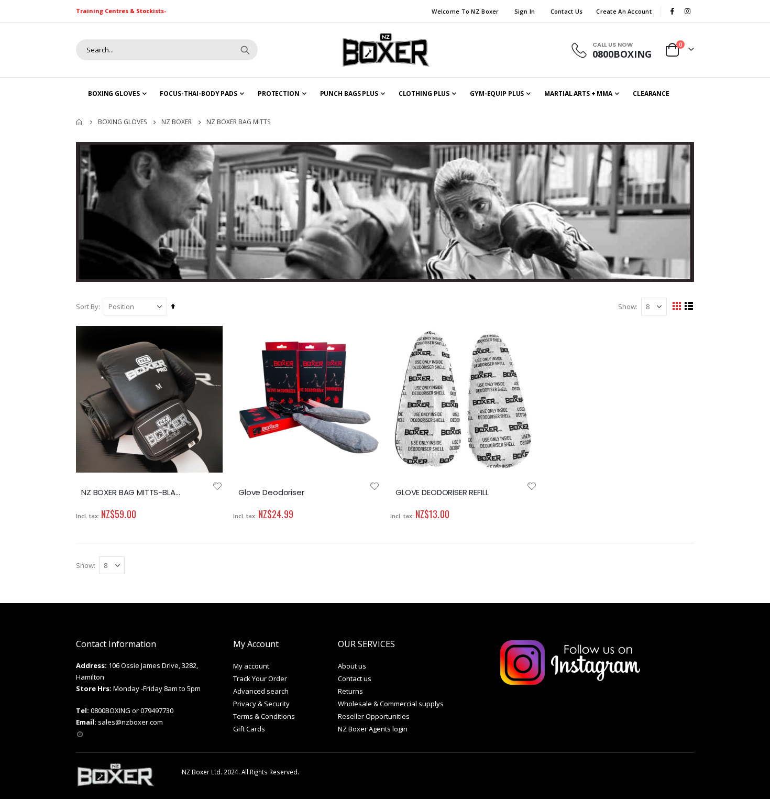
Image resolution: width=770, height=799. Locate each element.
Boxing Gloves (122, 122)
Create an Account (624, 11)
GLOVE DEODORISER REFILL (442, 492)
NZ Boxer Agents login (373, 729)
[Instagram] (687, 11)
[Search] (245, 49)
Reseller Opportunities (374, 716)
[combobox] (167, 49)
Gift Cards (249, 729)
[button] (217, 486)
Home (79, 122)
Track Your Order (260, 678)
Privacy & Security (261, 703)
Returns (350, 691)
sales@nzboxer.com (130, 722)
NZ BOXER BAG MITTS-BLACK (133, 492)
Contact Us (567, 11)
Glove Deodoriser (271, 492)
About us (352, 666)
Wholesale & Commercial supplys (391, 703)
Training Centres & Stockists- (121, 11)
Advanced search (261, 691)
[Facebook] (672, 11)
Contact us (354, 678)
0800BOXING (110, 710)
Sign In (524, 11)
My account (251, 666)
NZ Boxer (176, 122)
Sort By (87, 306)
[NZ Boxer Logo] (385, 50)
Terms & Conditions (264, 716)
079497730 (156, 710)
